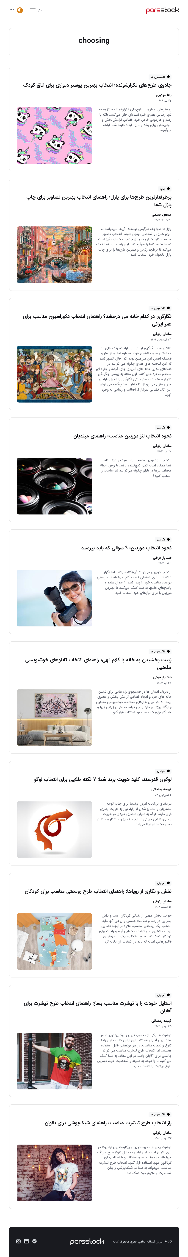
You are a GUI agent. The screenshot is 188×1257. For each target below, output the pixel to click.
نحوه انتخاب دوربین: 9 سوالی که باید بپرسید (126, 548)
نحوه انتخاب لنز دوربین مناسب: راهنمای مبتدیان (122, 436)
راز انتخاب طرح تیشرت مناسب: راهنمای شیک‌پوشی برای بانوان (107, 1123)
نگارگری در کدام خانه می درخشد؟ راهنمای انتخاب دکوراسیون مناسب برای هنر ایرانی (97, 320)
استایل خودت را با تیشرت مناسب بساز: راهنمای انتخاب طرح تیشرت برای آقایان (97, 1007)
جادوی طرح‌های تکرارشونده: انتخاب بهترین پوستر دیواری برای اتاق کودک (97, 85)
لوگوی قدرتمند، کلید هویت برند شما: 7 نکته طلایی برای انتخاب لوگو (102, 779)
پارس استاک (154, 1241)
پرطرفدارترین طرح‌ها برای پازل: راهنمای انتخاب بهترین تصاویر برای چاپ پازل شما (98, 201)
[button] (11, 10)
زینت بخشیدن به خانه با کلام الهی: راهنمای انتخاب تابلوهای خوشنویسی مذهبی (98, 663)
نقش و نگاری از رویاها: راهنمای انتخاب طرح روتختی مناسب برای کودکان (98, 891)
